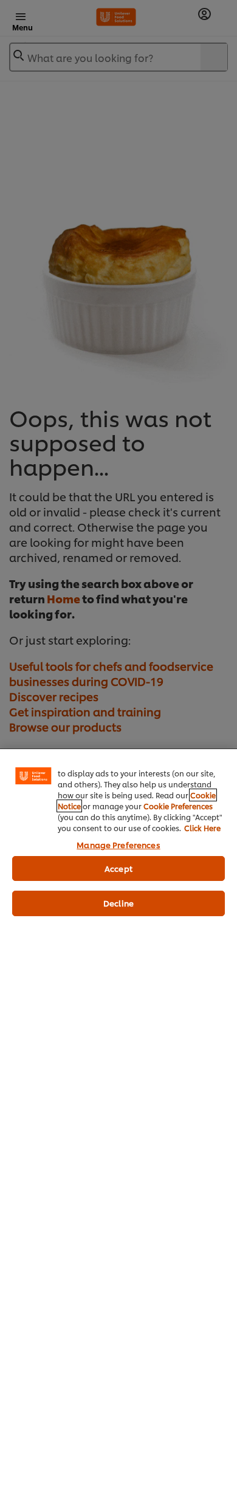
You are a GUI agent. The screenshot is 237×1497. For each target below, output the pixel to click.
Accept (118, 868)
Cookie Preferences (178, 806)
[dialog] (118, 1122)
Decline (118, 902)
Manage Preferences (118, 844)
